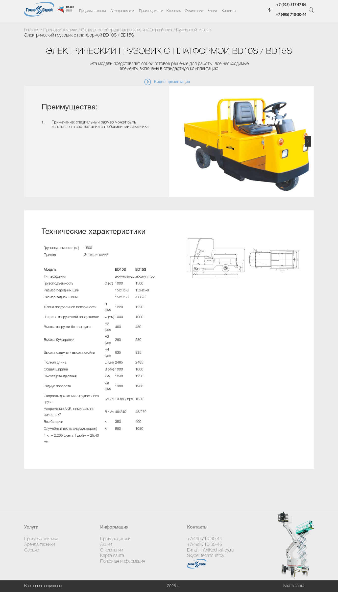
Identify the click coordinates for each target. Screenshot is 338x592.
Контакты (229, 11)
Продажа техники (92, 11)
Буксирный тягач (192, 30)
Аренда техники (122, 11)
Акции (212, 11)
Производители (151, 11)
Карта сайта (112, 556)
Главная (31, 30)
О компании (194, 11)
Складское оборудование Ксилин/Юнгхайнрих (126, 30)
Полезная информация (122, 561)
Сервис (31, 550)
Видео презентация (172, 82)
